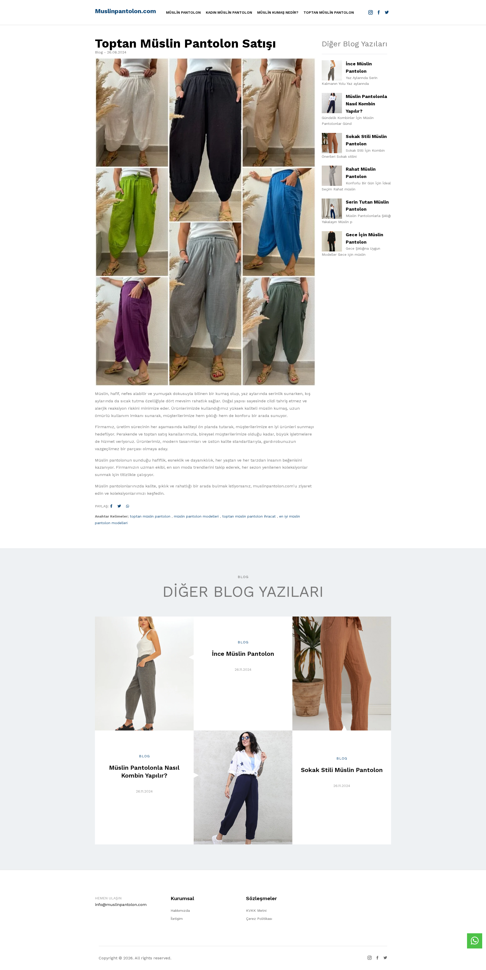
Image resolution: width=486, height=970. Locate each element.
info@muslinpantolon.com (121, 904)
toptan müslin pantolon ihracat (249, 516)
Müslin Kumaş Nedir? (277, 12)
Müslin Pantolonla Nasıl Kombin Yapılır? (366, 104)
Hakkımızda (180, 910)
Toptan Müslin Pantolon (328, 12)
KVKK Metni (256, 910)
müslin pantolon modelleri (196, 516)
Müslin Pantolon (183, 12)
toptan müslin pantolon (150, 516)
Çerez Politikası (259, 919)
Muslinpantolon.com (125, 11)
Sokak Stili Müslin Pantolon (342, 770)
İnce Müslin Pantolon (243, 653)
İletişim (177, 919)
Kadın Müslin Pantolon (229, 12)
